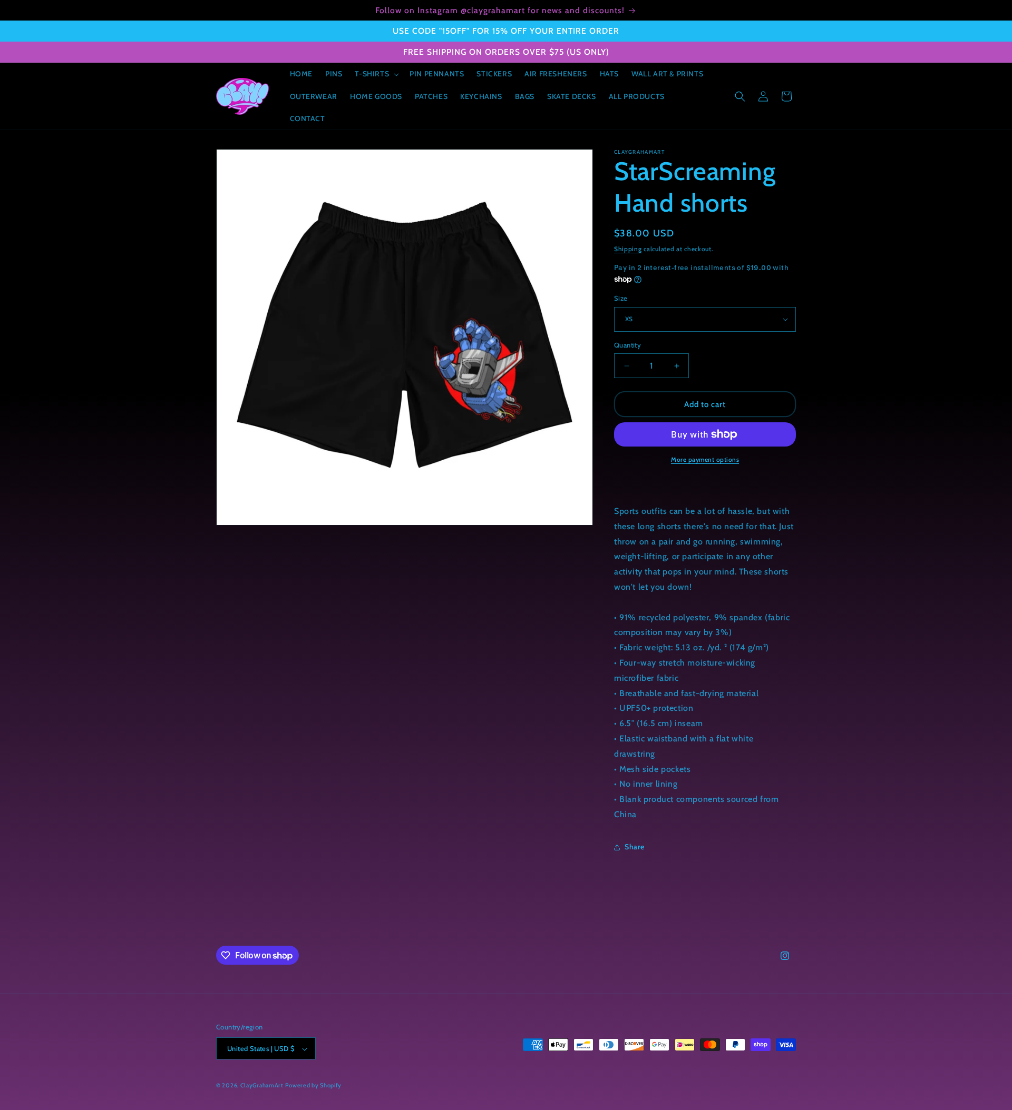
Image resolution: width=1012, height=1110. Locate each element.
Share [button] (635, 846)
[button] (375, 74)
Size (621, 298)
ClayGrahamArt (262, 1085)
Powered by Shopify (313, 1085)
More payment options (705, 459)
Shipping (628, 249)
